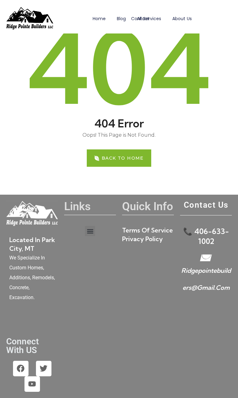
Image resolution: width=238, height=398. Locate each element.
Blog (121, 18)
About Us (182, 18)
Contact (140, 18)
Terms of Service (147, 230)
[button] (90, 231)
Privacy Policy (142, 239)
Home (99, 18)
